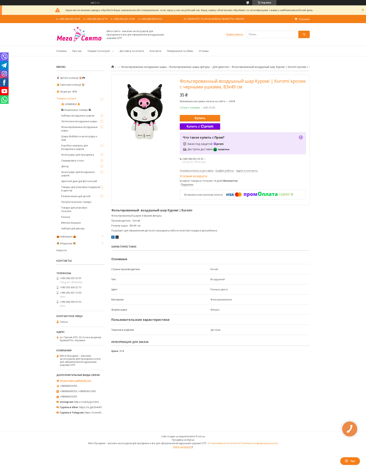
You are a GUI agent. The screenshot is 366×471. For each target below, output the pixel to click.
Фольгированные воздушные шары (144, 66)
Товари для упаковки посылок (74, 209)
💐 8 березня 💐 (66, 243)
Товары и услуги (66, 98)
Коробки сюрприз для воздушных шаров (74, 147)
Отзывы (204, 51)
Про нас (77, 51)
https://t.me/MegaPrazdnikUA (102, 412)
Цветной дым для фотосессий (79, 181)
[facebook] (113, 237)
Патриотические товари (76, 202)
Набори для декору (73, 228)
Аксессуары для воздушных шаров (78, 173)
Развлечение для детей (75, 196)
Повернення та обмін (180, 51)
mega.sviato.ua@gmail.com (75, 380)
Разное (65, 217)
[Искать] (304, 34)
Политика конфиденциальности (259, 443)
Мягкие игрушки (71, 222)
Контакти (155, 51)
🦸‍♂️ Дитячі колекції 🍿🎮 (70, 77)
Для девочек (221, 66)
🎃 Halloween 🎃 (66, 236)
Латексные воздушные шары (79, 121)
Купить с (193, 126)
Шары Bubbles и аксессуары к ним (79, 138)
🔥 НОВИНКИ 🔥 (70, 104)
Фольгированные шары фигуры (189, 66)
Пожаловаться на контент (224, 443)
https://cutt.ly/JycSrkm (86, 402)
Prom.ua (200, 436)
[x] (117, 237)
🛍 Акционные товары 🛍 (76, 110)
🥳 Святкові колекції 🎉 (70, 84)
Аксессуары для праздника (77, 154)
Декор (65, 166)
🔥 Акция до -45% (66, 91)
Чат (353, 461)
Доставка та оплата (132, 51)
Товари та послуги (98, 51)
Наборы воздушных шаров (77, 115)
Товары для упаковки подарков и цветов (80, 188)
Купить (200, 118)
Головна (61, 51)
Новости (61, 250)
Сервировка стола (72, 160)
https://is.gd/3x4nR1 (90, 407)
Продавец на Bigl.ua (183, 439)
